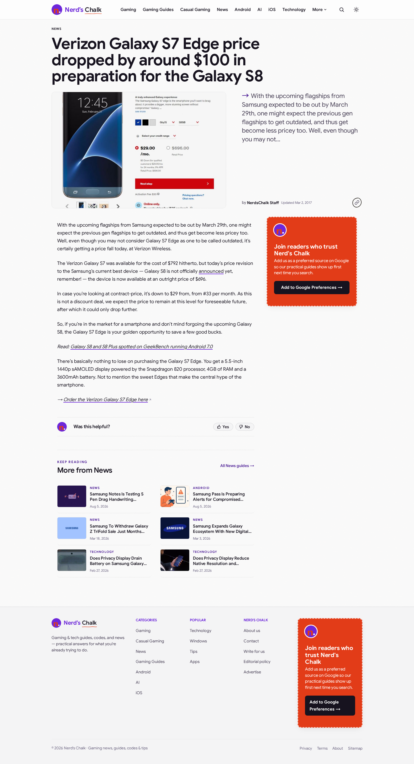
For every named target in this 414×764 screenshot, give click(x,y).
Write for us (254, 651)
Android (243, 9)
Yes (225, 426)
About (337, 748)
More (317, 9)
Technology (294, 9)
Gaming (128, 9)
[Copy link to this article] (356, 202)
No (247, 426)
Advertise (252, 671)
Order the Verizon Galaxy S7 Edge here (105, 400)
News (222, 9)
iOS (272, 9)
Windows (198, 641)
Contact (251, 641)
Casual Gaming (195, 9)
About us (252, 630)
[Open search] (341, 9)
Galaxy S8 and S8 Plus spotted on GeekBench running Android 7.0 (141, 347)
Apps (195, 661)
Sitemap (355, 748)
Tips (193, 651)
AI (259, 9)
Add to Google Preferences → (311, 287)
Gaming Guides (158, 9)
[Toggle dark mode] (356, 9)
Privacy (306, 748)
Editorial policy (257, 661)
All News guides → (237, 465)
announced (211, 271)
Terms (322, 748)
